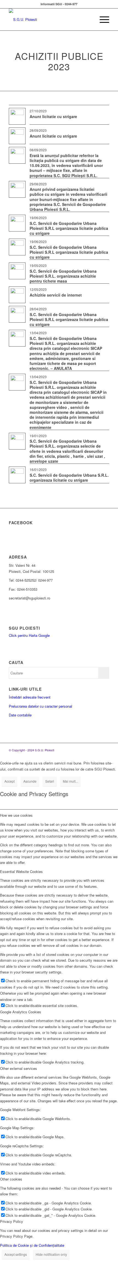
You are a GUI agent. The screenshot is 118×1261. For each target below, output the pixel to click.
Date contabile (20, 715)
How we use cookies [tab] (16, 815)
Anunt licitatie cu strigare (53, 116)
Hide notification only (51, 1254)
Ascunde (29, 781)
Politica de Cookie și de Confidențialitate (32, 1245)
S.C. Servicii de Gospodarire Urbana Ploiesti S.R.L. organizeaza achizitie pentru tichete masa (63, 276)
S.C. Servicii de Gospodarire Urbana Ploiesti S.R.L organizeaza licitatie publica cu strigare (69, 228)
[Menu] (101, 19)
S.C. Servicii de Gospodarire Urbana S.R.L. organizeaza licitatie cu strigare (69, 477)
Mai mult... (70, 781)
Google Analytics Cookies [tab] (20, 1011)
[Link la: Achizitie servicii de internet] (17, 295)
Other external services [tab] (18, 1068)
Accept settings (15, 1254)
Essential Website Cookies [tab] (21, 871)
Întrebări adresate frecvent (29, 697)
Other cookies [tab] (11, 1179)
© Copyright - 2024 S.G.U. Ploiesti (31, 750)
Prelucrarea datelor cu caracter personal (40, 706)
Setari (49, 781)
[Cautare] (88, 19)
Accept (9, 781)
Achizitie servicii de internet (56, 295)
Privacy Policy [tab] (11, 1221)
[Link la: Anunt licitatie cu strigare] (17, 116)
